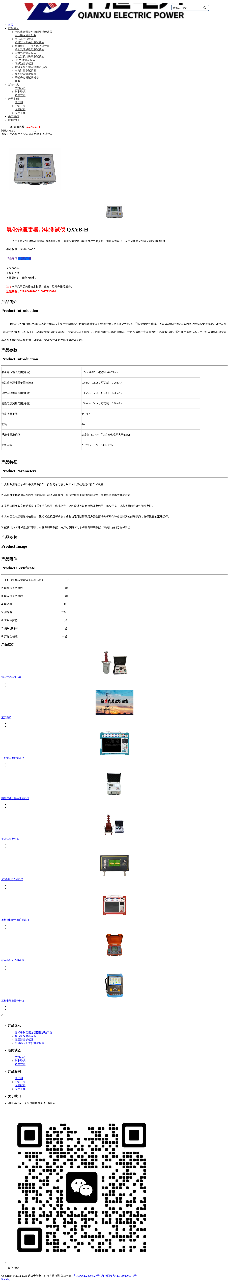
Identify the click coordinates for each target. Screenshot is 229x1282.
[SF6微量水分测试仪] (114, 876)
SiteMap (5, 1279)
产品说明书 (24, 258)
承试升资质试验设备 (27, 77)
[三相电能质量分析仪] (114, 997)
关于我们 (13, 116)
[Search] (34, 131)
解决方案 (20, 95)
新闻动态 (13, 84)
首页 (10, 24)
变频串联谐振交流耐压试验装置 (33, 31)
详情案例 (20, 109)
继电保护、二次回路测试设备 (32, 45)
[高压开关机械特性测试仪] (114, 795)
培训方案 (20, 105)
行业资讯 (20, 91)
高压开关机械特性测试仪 (15, 798)
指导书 (19, 102)
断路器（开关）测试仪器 (29, 42)
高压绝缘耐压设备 (25, 35)
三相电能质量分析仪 (12, 1000)
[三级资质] (114, 714)
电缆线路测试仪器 (25, 53)
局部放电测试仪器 (25, 74)
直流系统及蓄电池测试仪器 (31, 67)
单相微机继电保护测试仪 (15, 919)
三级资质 (6, 717)
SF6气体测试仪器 (25, 60)
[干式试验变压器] (114, 835)
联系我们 (13, 119)
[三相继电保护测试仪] (114, 754)
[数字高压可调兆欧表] (114, 957)
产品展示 (13, 28)
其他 (17, 81)
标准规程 (11, 258)
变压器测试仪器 (24, 38)
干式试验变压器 (10, 839)
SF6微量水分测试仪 (12, 879)
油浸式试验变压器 (11, 677)
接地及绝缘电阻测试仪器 (29, 49)
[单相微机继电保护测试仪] (114, 916)
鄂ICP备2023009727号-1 (88, 1275)
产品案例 (13, 98)
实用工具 (20, 112)
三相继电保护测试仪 (12, 758)
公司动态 (20, 88)
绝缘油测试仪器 (24, 63)
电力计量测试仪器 (25, 70)
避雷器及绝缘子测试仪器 (29, 56)
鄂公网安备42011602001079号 (119, 1275)
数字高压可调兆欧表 (12, 960)
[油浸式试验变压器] (114, 674)
